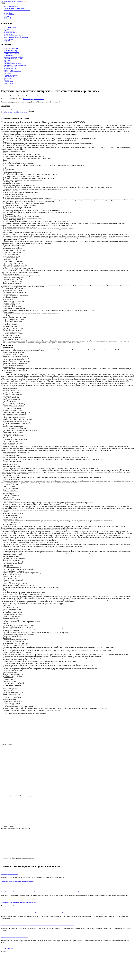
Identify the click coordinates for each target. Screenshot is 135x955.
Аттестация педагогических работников (17, 10)
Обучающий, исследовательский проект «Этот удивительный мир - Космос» (18, 902)
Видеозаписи (8, 83)
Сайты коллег (8, 39)
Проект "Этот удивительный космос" (9, 874)
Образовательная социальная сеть (14, 1)
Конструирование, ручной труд (14, 57)
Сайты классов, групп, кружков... (14, 36)
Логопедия (7, 60)
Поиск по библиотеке (11, 48)
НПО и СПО (8, 18)
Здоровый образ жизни (11, 53)
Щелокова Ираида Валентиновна (33, 99)
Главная (6, 29)
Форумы (7, 40)
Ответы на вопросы (10, 32)
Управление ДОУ (9, 76)
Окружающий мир (10, 68)
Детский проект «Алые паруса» (14, 8)
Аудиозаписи (8, 81)
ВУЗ (5, 19)
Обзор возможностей (11, 6)
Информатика (8, 55)
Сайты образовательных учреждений (16, 37)
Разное (6, 80)
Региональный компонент (12, 71)
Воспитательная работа (11, 52)
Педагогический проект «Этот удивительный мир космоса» (14, 937)
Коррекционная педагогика (13, 58)
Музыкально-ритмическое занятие (15, 65)
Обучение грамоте (10, 67)
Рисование (7, 73)
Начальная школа (9, 14)
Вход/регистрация (10, 27)
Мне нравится (8, 948)
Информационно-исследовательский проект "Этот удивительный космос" (18, 881)
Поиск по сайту (9, 34)
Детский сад (8, 13)
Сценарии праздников (11, 75)
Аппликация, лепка (10, 50)
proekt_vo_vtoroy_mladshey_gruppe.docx (15, 112)
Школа (6, 16)
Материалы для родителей (12, 63)
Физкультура (8, 78)
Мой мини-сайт (9, 31)
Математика (8, 62)
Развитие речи (8, 70)
